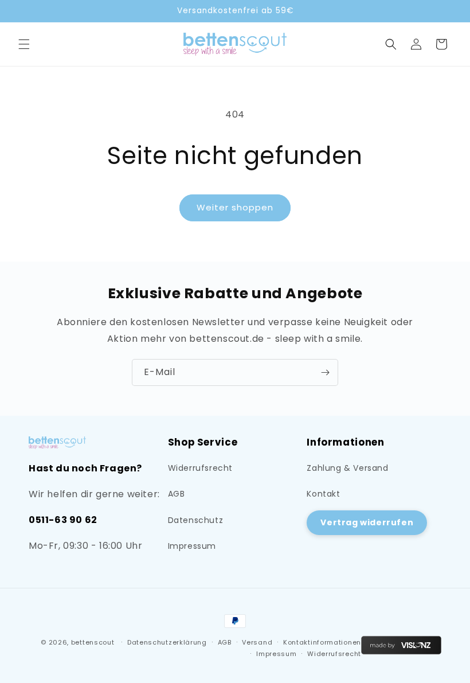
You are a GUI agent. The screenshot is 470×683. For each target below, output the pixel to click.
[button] (24, 44)
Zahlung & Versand (347, 468)
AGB (176, 493)
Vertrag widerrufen (366, 522)
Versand (257, 642)
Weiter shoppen (235, 207)
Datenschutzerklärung (167, 642)
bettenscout (93, 642)
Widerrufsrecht (200, 468)
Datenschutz (196, 520)
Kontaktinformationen (322, 642)
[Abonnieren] (325, 372)
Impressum (192, 546)
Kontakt (323, 493)
